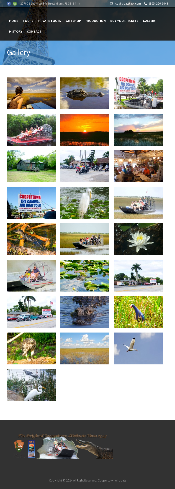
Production (95, 21)
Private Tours (49, 21)
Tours (28, 21)
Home (13, 21)
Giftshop (73, 21)
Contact (34, 31)
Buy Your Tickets (124, 21)
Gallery (149, 21)
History (15, 31)
